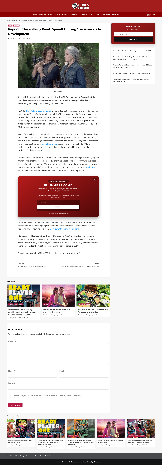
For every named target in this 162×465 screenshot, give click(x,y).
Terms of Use (39, 456)
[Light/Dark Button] (149, 15)
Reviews (142, 436)
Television (73, 15)
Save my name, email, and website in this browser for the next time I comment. (46, 395)
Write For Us (49, 456)
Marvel (84, 15)
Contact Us (59, 456)
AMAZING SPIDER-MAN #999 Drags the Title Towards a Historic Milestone (131, 80)
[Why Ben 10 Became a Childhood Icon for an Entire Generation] (93, 296)
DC (98, 15)
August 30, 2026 (21, 317)
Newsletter (105, 15)
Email (62, 371)
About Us (115, 15)
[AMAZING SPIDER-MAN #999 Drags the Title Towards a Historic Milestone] (141, 428)
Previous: (32, 265)
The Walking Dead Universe (38, 111)
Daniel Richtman (49, 144)
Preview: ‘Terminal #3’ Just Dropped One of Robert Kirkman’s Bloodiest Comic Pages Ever (133, 66)
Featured (42, 15)
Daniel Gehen (133, 445)
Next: (80, 265)
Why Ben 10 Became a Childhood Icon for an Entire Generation (93, 311)
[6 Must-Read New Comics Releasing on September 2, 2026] (21, 428)
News (50, 15)
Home (35, 15)
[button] (154, 14)
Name (11, 371)
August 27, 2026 (56, 315)
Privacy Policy (19, 456)
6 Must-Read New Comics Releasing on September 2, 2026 (132, 51)
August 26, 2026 (142, 445)
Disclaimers (29, 456)
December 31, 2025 (23, 38)
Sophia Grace (82, 315)
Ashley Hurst (13, 38)
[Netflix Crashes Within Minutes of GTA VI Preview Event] (58, 296)
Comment (13, 341)
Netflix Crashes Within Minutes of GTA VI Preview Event (56, 311)
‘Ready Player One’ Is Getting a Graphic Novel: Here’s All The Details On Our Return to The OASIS (23, 312)
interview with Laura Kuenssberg (64, 228)
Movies (64, 15)
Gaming (46, 304)
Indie (91, 15)
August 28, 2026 (81, 447)
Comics (57, 15)
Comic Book (90, 167)
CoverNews (87, 462)
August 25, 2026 (91, 315)
